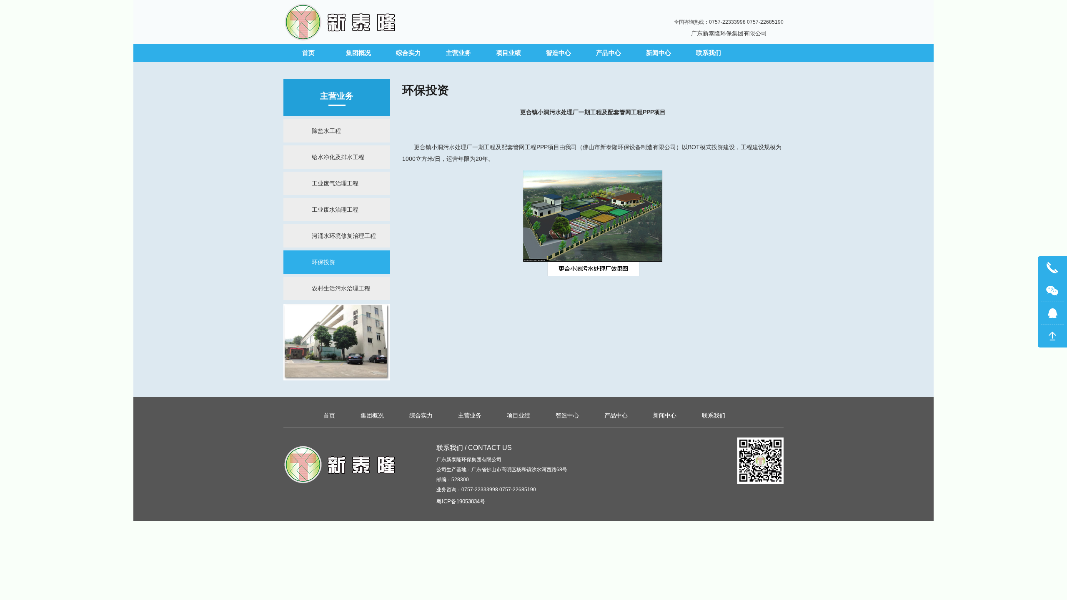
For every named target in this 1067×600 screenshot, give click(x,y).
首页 (308, 52)
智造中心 (558, 52)
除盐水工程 (326, 131)
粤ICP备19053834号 (460, 501)
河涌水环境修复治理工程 (344, 235)
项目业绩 (508, 52)
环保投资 (323, 262)
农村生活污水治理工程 (341, 288)
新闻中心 (658, 52)
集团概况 (358, 52)
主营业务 (458, 52)
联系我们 (708, 52)
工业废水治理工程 (335, 209)
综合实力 (408, 52)
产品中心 (608, 52)
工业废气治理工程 (335, 183)
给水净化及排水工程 (338, 157)
